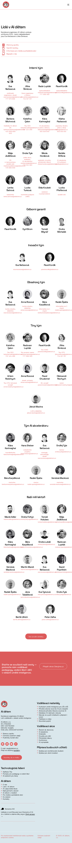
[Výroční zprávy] (3, 47)
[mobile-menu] (66, 4)
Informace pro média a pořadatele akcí (21, 51)
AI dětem (66, 835)
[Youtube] (11, 744)
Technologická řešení (13, 768)
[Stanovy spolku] (3, 44)
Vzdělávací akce (46, 726)
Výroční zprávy (12, 48)
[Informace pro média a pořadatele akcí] (3, 50)
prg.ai (23, 814)
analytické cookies (7, 837)
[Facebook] (2, 744)
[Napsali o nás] (3, 53)
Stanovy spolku (12, 45)
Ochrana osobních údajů (44, 836)
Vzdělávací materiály (48, 703)
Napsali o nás (11, 54)
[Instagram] (16, 744)
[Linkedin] (7, 744)
